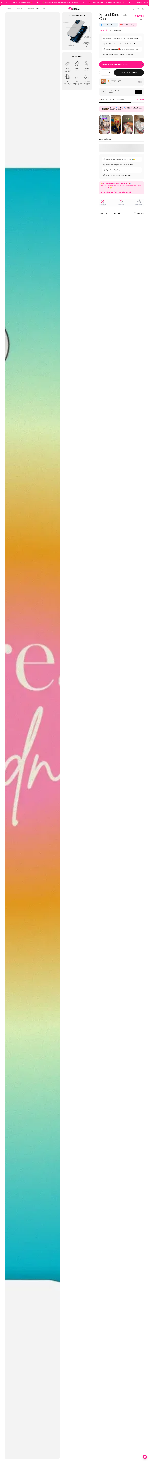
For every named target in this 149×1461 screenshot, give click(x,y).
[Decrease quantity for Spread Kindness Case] (101, 72)
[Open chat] (145, 1457)
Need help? (140, 213)
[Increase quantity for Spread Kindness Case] (109, 72)
